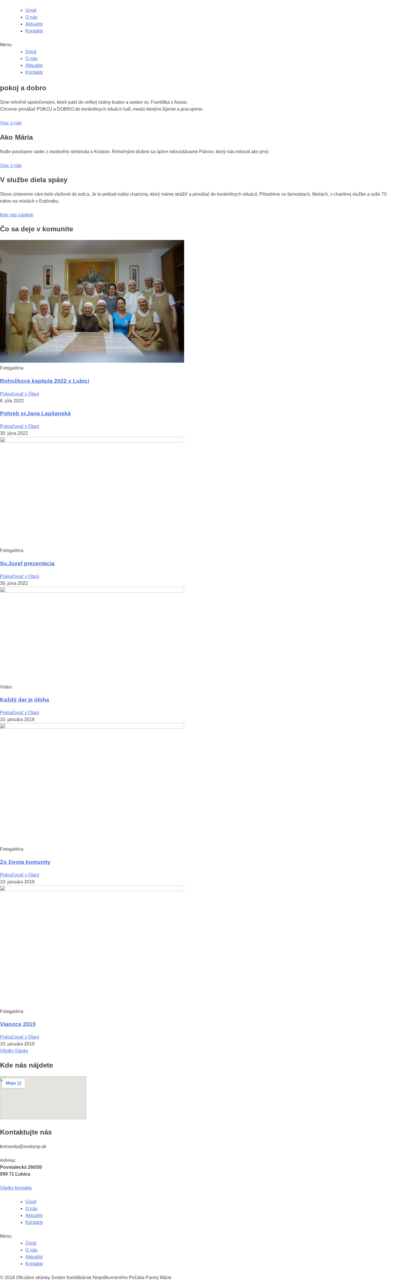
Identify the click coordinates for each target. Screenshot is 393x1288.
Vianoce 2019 (18, 1024)
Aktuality (34, 24)
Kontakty (34, 30)
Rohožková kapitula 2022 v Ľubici (44, 381)
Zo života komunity (25, 862)
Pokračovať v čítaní (19, 393)
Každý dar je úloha (24, 700)
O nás (31, 17)
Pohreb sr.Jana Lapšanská (35, 413)
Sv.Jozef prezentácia (27, 563)
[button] (11, 122)
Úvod (30, 10)
